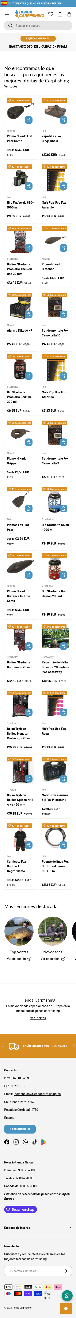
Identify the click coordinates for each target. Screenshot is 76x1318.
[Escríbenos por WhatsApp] (67, 1295)
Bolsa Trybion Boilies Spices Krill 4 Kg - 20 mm (20, 799)
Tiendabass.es (20, 1129)
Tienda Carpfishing (21, 1307)
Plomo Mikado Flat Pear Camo (20, 138)
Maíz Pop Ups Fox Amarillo (54, 204)
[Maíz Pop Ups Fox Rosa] (55, 704)
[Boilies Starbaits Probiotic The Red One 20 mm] (20, 239)
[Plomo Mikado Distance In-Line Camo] (20, 566)
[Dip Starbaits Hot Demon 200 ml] (55, 566)
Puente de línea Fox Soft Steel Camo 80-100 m (55, 866)
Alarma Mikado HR (19, 330)
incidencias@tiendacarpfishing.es (37, 1094)
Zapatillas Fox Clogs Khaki (51, 138)
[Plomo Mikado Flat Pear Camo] (20, 111)
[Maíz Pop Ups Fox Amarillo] (55, 178)
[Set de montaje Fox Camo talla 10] (55, 306)
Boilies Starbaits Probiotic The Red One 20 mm (19, 269)
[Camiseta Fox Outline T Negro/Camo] (20, 837)
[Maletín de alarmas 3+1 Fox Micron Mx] (55, 770)
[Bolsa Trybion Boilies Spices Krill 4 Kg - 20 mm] (20, 770)
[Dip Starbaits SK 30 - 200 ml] (55, 500)
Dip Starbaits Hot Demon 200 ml (54, 593)
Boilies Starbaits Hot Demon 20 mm (20, 664)
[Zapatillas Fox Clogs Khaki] (55, 111)
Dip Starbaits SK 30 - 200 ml (55, 527)
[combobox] (38, 25)
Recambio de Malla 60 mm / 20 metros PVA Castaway (55, 667)
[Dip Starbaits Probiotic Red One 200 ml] (20, 367)
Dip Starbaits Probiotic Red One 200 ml (19, 396)
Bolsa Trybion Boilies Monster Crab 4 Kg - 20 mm (20, 733)
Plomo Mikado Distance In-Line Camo (18, 596)
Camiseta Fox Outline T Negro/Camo (16, 866)
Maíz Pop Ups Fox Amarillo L (54, 394)
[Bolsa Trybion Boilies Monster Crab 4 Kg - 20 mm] (20, 704)
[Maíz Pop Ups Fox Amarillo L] (55, 367)
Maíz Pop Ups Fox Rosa (54, 731)
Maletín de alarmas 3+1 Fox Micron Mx (55, 797)
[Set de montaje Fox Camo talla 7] (55, 434)
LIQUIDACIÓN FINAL (38, 38)
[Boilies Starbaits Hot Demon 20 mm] (20, 638)
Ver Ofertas (38, 1018)
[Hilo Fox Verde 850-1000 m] (20, 178)
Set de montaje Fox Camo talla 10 (55, 332)
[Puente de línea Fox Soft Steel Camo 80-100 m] (55, 837)
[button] (69, 14)
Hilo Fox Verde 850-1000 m (20, 204)
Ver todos (10, 86)
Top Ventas (19, 951)
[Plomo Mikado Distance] (55, 239)
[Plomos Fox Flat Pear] (20, 500)
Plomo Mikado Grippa (16, 460)
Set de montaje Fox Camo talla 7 (55, 460)
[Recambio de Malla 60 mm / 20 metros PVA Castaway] (55, 638)
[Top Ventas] (19, 931)
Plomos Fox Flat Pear (18, 527)
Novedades (52, 951)
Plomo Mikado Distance (51, 266)
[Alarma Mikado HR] (20, 306)
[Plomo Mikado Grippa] (20, 434)
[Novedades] (52, 931)
